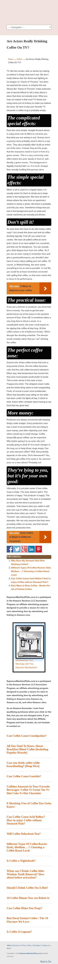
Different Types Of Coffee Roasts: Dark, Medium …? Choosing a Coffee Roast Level (31, 571)
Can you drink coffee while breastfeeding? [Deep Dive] (23, 764)
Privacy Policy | (27, 945)
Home (10, 59)
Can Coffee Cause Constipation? (27, 735)
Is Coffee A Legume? (19, 931)
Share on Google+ (24, 549)
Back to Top (45, 961)
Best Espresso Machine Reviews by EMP (29, 12)
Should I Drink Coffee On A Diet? (27, 887)
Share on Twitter (17, 549)
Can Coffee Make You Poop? (24, 908)
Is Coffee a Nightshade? (21, 860)
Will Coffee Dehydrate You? (24, 833)
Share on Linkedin (31, 549)
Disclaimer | (37, 945)
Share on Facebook (10, 549)
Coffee (19, 59)
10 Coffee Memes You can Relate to (28, 897)
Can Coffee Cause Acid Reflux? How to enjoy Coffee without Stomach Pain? (26, 820)
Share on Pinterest (38, 549)
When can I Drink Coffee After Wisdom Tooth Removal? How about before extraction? (25, 874)
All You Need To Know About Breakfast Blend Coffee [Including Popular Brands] (27, 749)
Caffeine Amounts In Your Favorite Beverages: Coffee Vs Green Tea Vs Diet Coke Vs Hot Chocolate (28, 790)
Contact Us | (46, 945)
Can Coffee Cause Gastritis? (24, 776)
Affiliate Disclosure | (14, 945)
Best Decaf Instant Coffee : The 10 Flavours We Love (27, 920)
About (9, 948)
